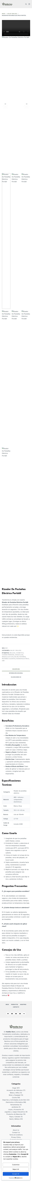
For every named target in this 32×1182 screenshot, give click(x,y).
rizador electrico (22, 658)
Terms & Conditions (16, 1135)
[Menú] (29, 4)
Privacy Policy (16, 1137)
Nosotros (23, 1004)
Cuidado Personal (8, 654)
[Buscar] (26, 4)
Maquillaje (19, 654)
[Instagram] (16, 1013)
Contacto (16, 1007)
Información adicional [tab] (16, 673)
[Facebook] (8, 1013)
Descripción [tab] (16, 669)
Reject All (16, 1169)
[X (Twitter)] (12, 1013)
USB (3, 660)
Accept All (15, 1174)
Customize (15, 1165)
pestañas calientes (9, 658)
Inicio (7, 1004)
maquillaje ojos (8, 656)
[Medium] (24, 1013)
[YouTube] (20, 1013)
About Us (16, 1130)
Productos (14, 1004)
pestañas (22, 656)
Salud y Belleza (15, 650)
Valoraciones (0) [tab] (16, 677)
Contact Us (16, 1132)
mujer (16, 656)
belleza (12, 653)
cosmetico (20, 653)
